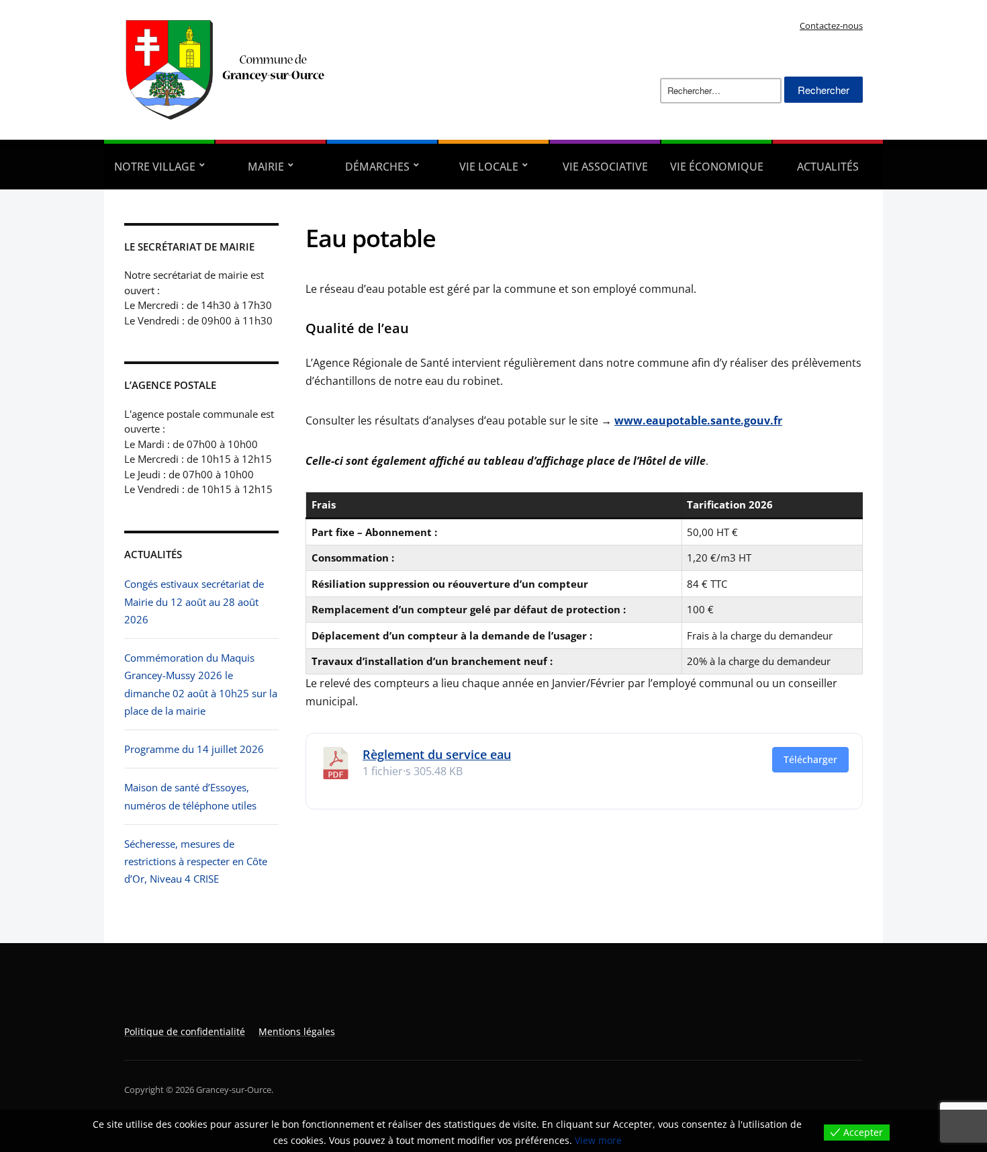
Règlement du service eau (437, 754)
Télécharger (810, 759)
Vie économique (716, 166)
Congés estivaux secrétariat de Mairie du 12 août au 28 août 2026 (194, 601)
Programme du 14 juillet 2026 (194, 749)
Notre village (154, 166)
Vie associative (605, 166)
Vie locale (488, 166)
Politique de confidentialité (184, 1031)
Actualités (828, 166)
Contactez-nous (831, 25)
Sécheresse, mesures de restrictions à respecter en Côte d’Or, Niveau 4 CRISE (195, 861)
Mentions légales (296, 1031)
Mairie (266, 166)
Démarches (377, 166)
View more (598, 1140)
